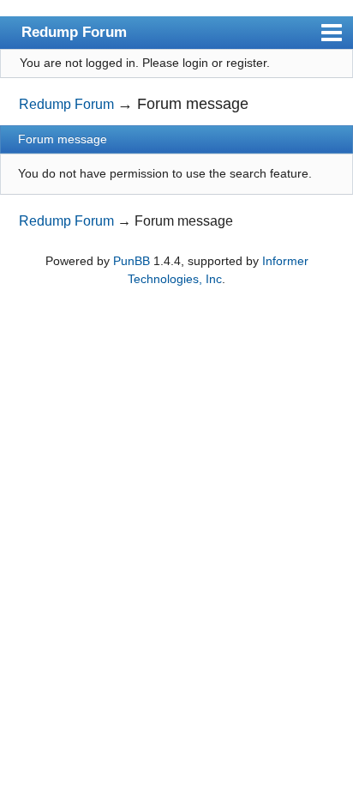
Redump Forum (74, 31)
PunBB (131, 261)
